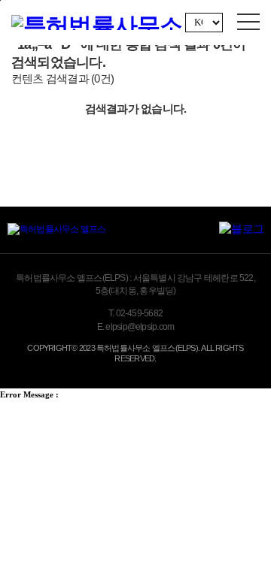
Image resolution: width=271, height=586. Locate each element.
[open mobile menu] (248, 22)
